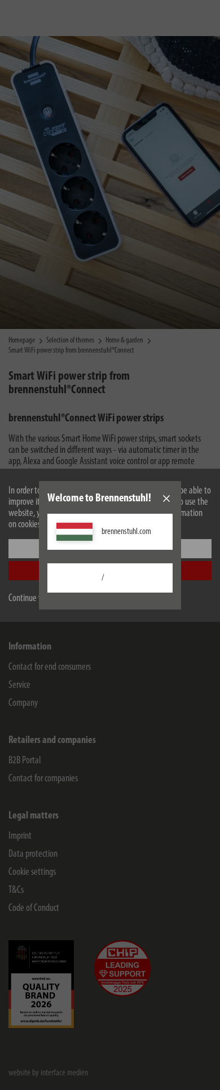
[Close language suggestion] (166, 498)
